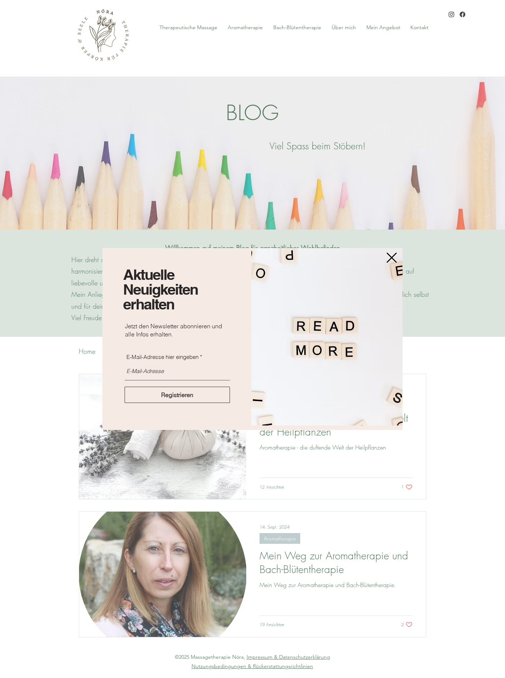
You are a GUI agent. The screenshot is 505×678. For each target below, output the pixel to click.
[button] (391, 257)
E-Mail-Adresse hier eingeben (162, 357)
